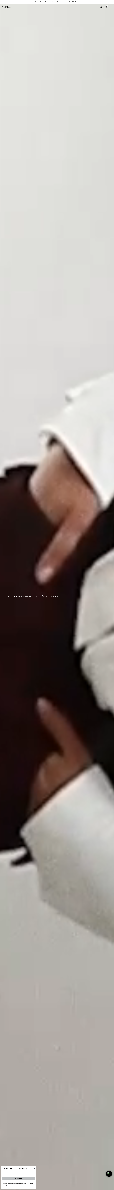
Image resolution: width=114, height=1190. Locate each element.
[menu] (111, 7)
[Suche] (101, 7)
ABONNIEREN (18, 1178)
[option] (57, 2)
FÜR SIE (44, 596)
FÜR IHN (55, 596)
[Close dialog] (34, 1168)
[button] (109, 1174)
